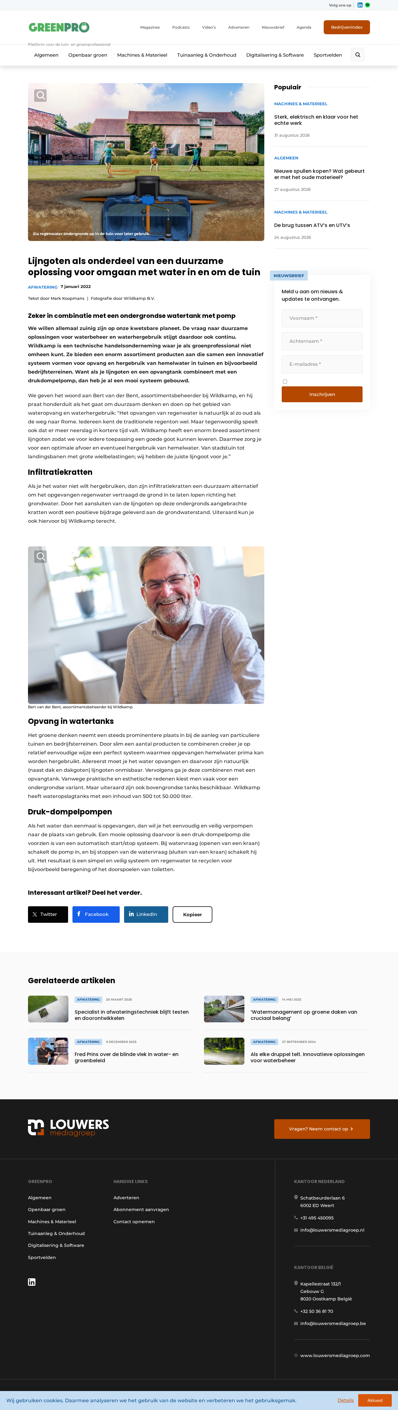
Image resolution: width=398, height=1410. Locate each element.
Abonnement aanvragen (141, 1209)
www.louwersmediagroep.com (335, 1355)
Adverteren (238, 27)
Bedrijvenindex (347, 27)
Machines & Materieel (142, 55)
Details (346, 1400)
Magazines (150, 27)
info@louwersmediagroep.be (333, 1323)
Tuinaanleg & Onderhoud (206, 55)
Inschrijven (322, 394)
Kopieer (192, 914)
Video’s (209, 27)
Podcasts (181, 27)
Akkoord (375, 1400)
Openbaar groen (87, 55)
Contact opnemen (134, 1221)
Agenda (304, 27)
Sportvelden (328, 55)
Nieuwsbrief (273, 27)
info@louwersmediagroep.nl (332, 1230)
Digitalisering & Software (275, 55)
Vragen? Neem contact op (318, 1129)
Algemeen (46, 55)
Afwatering (43, 287)
